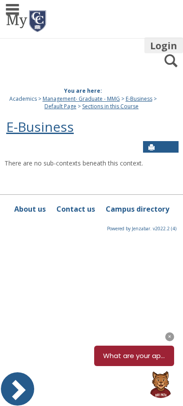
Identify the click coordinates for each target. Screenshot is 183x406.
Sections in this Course (110, 106)
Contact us (75, 209)
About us (30, 209)
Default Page (60, 106)
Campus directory (137, 209)
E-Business (139, 98)
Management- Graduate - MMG (81, 98)
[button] (170, 147)
